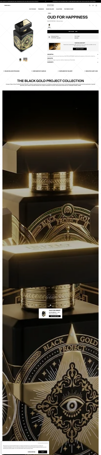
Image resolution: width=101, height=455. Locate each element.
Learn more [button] (58, 37)
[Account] (93, 5)
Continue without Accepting (43, 442)
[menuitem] (33, 9)
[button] (20, 60)
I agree (42, 451)
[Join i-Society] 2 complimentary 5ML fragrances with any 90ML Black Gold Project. (19, 1)
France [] (7, 5)
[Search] (89, 5)
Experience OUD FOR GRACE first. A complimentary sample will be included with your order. (74, 1)
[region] (25, 447)
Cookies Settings (31, 451)
